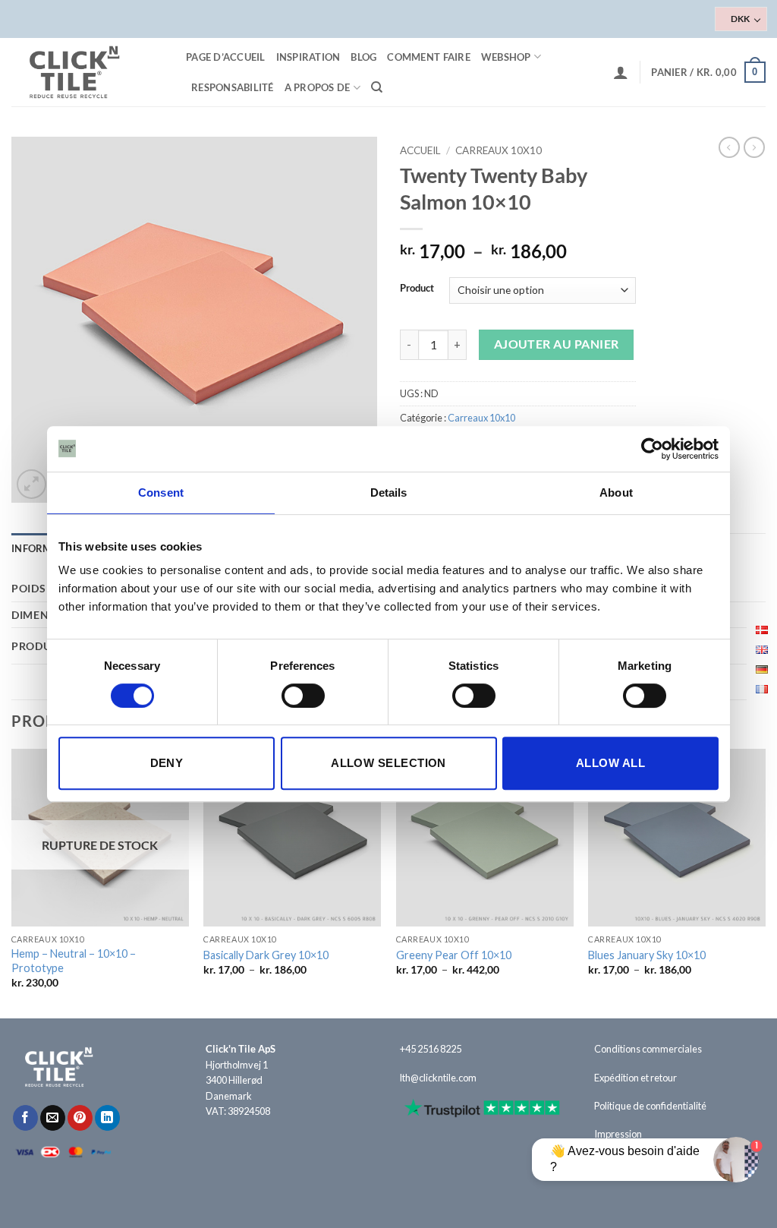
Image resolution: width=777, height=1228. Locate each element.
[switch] (303, 695)
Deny (167, 762)
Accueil (420, 150)
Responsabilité (232, 87)
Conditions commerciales (648, 1049)
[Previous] (12, 882)
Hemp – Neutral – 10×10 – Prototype (73, 960)
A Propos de (318, 87)
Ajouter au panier (556, 344)
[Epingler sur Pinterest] (80, 1118)
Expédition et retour (635, 1078)
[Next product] (729, 147)
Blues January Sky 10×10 (647, 955)
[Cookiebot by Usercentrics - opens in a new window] (652, 448)
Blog (363, 57)
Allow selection (388, 762)
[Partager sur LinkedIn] (107, 1118)
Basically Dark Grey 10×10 (266, 955)
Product (417, 288)
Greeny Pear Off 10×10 (453, 955)
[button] (620, 72)
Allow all (610, 762)
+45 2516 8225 (430, 1049)
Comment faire (428, 57)
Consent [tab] (161, 492)
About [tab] (616, 492)
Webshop (506, 57)
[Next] (764, 882)
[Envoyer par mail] (52, 1118)
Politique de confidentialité (650, 1106)
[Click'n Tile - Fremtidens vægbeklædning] (87, 72)
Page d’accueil (226, 57)
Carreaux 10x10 (498, 150)
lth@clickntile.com (438, 1078)
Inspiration (308, 57)
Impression (618, 1134)
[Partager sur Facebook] (25, 1118)
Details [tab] (388, 492)
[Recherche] (376, 87)
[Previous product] (754, 147)
